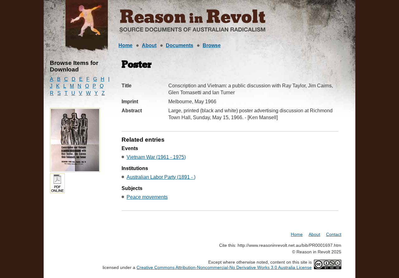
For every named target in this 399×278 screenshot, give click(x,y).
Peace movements (147, 197)
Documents (179, 45)
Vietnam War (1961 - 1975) (156, 157)
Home (125, 45)
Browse (212, 45)
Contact (333, 234)
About (149, 45)
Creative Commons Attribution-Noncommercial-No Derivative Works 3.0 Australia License (224, 267)
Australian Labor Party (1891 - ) (161, 177)
